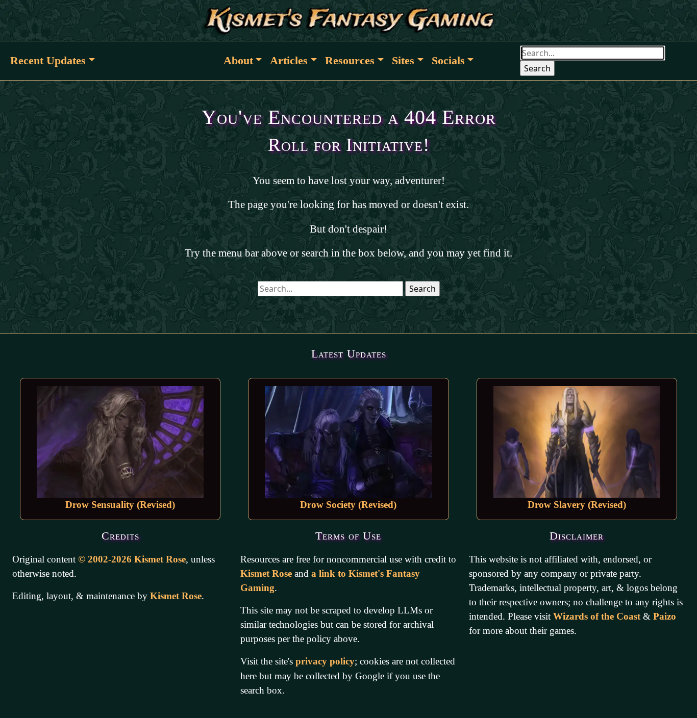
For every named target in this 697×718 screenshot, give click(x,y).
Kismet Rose (176, 596)
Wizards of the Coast (596, 616)
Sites (403, 60)
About (238, 60)
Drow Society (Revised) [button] (348, 504)
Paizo (664, 616)
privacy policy (325, 661)
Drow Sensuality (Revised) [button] (120, 504)
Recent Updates (48, 60)
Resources (350, 60)
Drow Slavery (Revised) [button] (577, 504)
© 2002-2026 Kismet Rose (132, 559)
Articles (289, 60)
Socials (448, 60)
